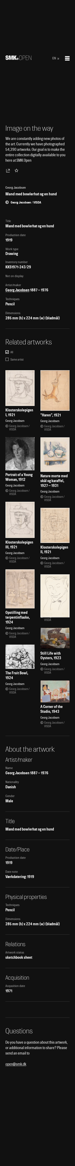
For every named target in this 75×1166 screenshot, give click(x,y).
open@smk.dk (15, 1064)
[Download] (8, 170)
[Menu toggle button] (67, 58)
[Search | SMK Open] (18, 58)
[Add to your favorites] (17, 170)
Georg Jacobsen (17, 290)
